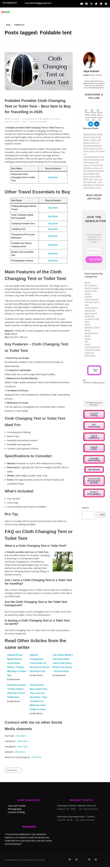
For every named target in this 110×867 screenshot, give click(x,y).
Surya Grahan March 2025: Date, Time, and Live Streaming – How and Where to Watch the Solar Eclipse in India (39, 697)
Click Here (20, 735)
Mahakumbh (90, 310)
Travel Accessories (38, 121)
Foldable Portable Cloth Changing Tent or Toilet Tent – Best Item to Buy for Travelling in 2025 (38, 106)
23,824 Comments (51, 119)
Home (8, 25)
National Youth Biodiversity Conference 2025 (92, 316)
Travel (87, 344)
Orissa (87, 325)
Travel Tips (89, 353)
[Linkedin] (101, 3)
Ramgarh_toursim (92, 327)
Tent (24, 121)
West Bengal (90, 355)
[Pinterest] (105, 3)
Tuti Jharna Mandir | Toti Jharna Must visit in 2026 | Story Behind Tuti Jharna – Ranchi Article (63, 663)
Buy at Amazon (12, 121)
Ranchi (88, 330)
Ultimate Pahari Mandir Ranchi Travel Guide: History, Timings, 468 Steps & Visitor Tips (77, 805)
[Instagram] (91, 3)
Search (85, 507)
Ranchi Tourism (91, 333)
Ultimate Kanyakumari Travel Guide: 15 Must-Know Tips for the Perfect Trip (40, 663)
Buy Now (53, 177)
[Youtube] (81, 3)
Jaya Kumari (32, 119)
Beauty (88, 282)
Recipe (88, 336)
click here (36, 757)
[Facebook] (86, 3)
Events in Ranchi (92, 288)
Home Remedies (92, 299)
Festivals (88, 296)
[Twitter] (96, 3)
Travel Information (92, 350)
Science (88, 339)
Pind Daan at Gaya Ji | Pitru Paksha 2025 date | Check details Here (93, 171)
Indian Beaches (91, 308)
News (87, 322)
